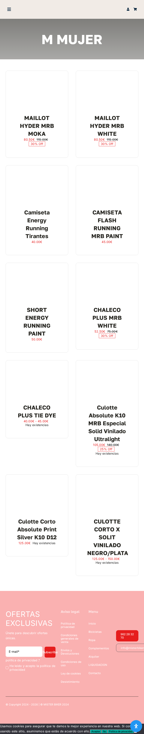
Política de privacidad (120, 731)
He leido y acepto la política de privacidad (32, 667)
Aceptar (96, 731)
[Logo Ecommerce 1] (72, 7)
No (104, 731)
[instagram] (124, 659)
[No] (135, 732)
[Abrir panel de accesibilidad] (136, 726)
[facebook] (117, 659)
